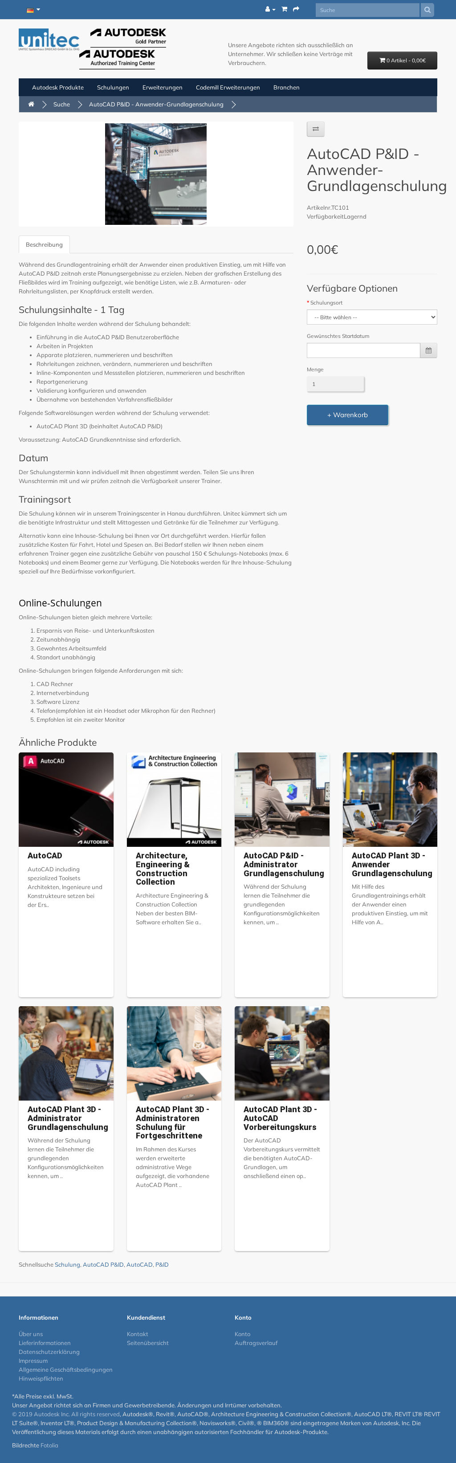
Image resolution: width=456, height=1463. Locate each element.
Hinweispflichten (41, 1378)
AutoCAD (45, 855)
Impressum (33, 1360)
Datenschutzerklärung (49, 1351)
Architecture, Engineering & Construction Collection (163, 868)
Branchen (286, 87)
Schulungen (113, 87)
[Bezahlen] (296, 8)
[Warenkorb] (284, 8)
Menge (315, 369)
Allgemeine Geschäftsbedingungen (66, 1369)
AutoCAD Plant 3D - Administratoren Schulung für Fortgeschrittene (172, 1122)
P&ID (162, 1264)
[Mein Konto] (270, 8)
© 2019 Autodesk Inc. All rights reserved (66, 1414)
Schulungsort (326, 302)
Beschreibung (44, 244)
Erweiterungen (162, 87)
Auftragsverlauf (256, 1342)
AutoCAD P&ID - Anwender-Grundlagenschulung (156, 104)
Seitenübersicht (148, 1342)
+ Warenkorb (347, 414)
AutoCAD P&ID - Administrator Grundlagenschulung (284, 864)
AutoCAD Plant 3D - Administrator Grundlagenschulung (68, 1118)
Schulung (67, 1264)
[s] (427, 10)
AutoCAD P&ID (103, 1264)
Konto (242, 1333)
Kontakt (137, 1333)
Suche (61, 104)
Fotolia (49, 1445)
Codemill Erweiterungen (228, 87)
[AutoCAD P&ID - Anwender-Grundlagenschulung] (156, 174)
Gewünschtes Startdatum (338, 336)
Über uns (31, 1333)
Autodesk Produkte (58, 87)
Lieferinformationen (45, 1342)
